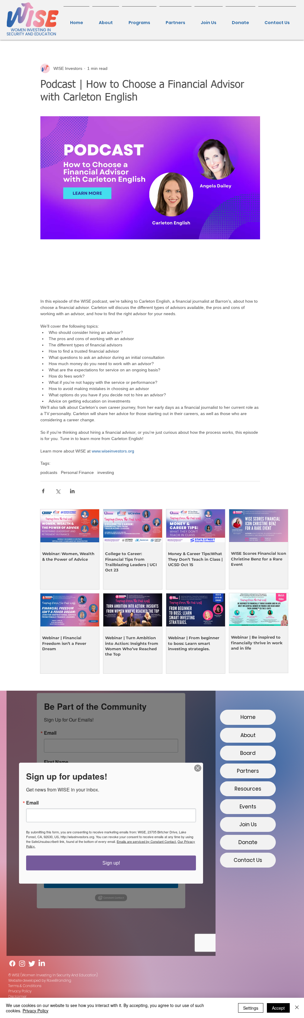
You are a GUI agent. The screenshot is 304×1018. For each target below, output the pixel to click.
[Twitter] (32, 963)
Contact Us (248, 860)
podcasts (48, 472)
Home (248, 717)
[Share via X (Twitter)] (58, 491)
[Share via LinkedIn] (72, 491)
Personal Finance (77, 472)
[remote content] (150, 269)
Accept (278, 1008)
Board (248, 753)
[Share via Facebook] (43, 491)
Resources (248, 788)
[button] (139, 20)
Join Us (248, 824)
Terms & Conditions (24, 985)
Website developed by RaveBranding (39, 980)
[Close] (296, 1008)
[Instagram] (22, 963)
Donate (247, 842)
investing (105, 472)
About (248, 735)
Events (248, 806)
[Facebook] (12, 963)
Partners (248, 771)
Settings (250, 1008)
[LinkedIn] (42, 963)
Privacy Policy (19, 991)
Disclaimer (17, 996)
